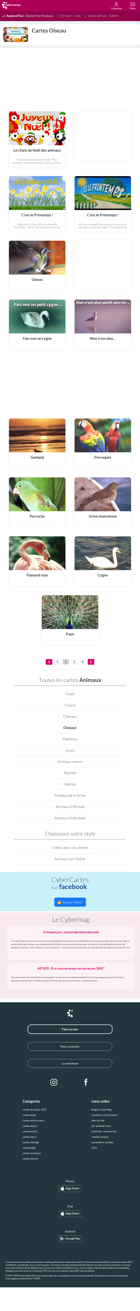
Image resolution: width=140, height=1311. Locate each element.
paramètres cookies (102, 1142)
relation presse (100, 1136)
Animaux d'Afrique (70, 807)
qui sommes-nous (101, 1125)
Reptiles (70, 773)
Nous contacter (70, 1046)
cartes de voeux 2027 (34, 1109)
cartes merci (29, 1136)
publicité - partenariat (104, 1131)
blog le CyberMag (101, 1109)
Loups (70, 750)
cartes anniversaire (33, 1120)
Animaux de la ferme (70, 795)
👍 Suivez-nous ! (70, 902)
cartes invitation (32, 1153)
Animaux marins (70, 762)
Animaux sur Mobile (69, 859)
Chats (70, 694)
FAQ (94, 1147)
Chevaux (70, 716)
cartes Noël (29, 1115)
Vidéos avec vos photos (70, 848)
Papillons (70, 739)
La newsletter (69, 1063)
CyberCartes (70, 883)
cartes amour (30, 1125)
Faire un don (70, 1029)
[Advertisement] (70, 77)
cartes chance (30, 1158)
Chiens (70, 705)
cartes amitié (30, 1131)
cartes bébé (29, 1147)
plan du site (98, 1120)
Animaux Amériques (70, 818)
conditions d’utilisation (105, 1115)
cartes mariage (31, 1142)
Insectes (69, 784)
